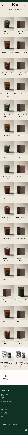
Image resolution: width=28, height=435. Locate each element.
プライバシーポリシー (5, 394)
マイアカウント (4, 412)
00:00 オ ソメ (7, 31)
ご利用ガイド (3, 392)
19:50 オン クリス (6, 279)
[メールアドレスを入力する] (25, 427)
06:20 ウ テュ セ (7, 135)
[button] (2, 5)
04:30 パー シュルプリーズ (7, 114)
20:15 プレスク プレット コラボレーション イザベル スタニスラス (21, 300)
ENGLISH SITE (4, 413)
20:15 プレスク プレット (7, 299)
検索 (2, 416)
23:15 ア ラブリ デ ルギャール (7, 341)
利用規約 (2, 397)
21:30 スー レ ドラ (7, 321)
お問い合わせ (3, 410)
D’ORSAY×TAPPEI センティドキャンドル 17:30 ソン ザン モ (6, 363)
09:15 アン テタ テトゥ (7, 156)
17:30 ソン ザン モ (7, 258)
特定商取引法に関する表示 (6, 401)
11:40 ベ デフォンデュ (7, 176)
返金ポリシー (3, 395)
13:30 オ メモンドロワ (6, 197)
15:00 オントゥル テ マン (7, 217)
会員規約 (2, 398)
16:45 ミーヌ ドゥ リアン (7, 238)
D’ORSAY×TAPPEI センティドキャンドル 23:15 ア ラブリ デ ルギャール (21, 363)
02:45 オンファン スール (7, 72)
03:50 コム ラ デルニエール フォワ (7, 94)
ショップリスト (4, 409)
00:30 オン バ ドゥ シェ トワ (7, 52)
